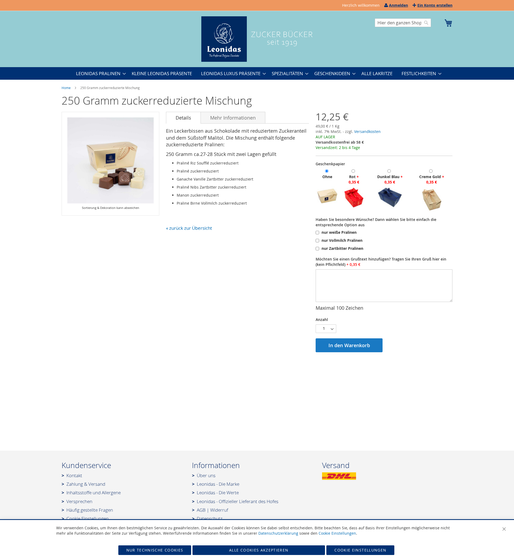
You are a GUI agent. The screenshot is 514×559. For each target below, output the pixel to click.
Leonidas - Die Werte (218, 492)
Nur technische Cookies (154, 550)
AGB (201, 510)
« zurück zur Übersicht (189, 228)
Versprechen (79, 501)
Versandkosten (367, 131)
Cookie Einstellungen (87, 518)
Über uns (206, 475)
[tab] (183, 118)
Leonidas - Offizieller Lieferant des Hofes (237, 501)
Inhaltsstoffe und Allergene (93, 492)
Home (66, 88)
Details (183, 117)
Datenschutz (209, 518)
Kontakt (74, 475)
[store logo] (257, 39)
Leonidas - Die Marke (218, 484)
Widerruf (219, 510)
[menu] (257, 73)
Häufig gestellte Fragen (89, 510)
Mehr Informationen (233, 117)
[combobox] (403, 22)
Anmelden (398, 5)
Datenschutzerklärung (278, 533)
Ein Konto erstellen (434, 5)
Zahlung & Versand (85, 484)
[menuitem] (99, 73)
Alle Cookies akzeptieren (258, 550)
